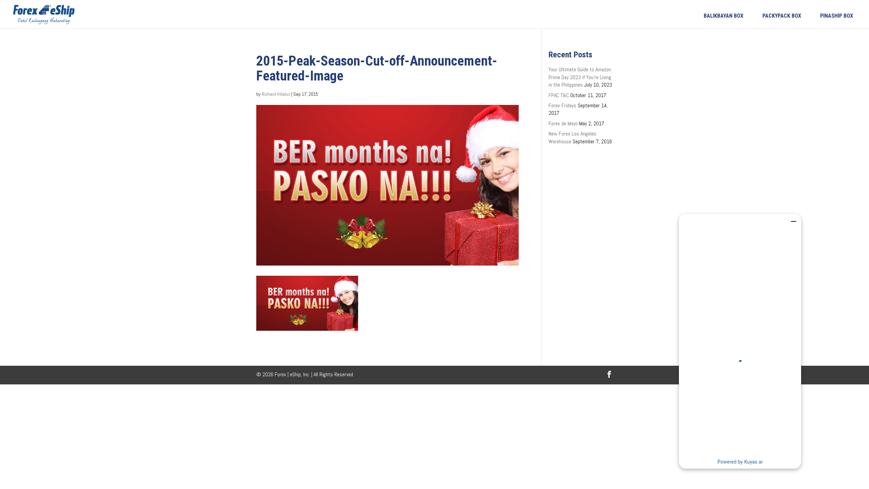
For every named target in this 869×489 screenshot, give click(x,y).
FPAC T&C (559, 95)
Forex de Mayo (563, 123)
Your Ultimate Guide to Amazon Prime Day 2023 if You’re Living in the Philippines (580, 77)
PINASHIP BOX (836, 16)
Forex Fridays (562, 105)
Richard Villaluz (276, 94)
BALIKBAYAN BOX (723, 16)
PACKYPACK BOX (781, 16)
